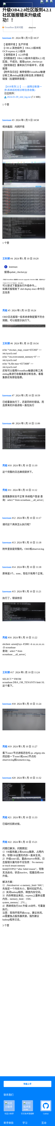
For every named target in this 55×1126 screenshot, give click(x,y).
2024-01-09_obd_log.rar (19, 97)
